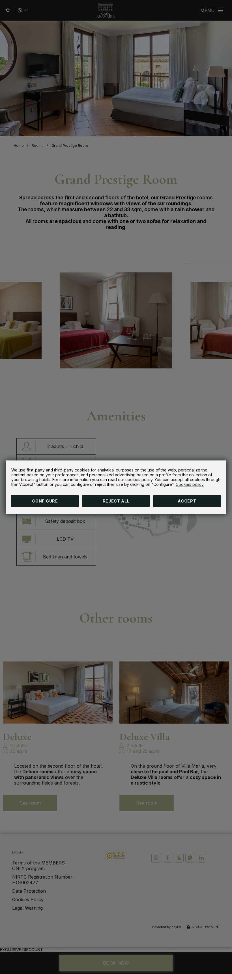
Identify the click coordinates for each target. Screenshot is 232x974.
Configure (45, 501)
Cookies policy (190, 484)
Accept (187, 501)
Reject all (116, 501)
